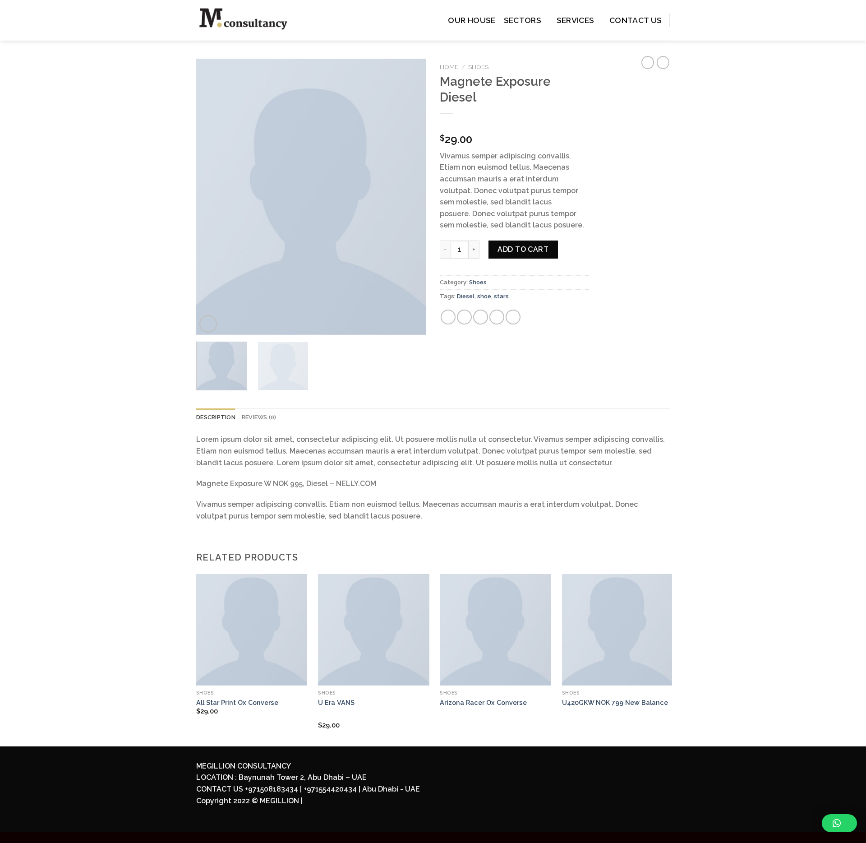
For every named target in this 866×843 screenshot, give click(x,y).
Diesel (465, 296)
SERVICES (575, 20)
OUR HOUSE (471, 20)
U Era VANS (336, 702)
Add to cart (522, 249)
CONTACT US (635, 20)
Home (449, 66)
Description (215, 417)
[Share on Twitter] (464, 317)
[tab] (215, 417)
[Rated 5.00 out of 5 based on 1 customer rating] (514, 125)
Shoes (478, 66)
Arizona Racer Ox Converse (483, 702)
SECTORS (522, 20)
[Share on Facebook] (448, 317)
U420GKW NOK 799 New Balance (615, 702)
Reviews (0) (259, 417)
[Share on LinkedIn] (513, 317)
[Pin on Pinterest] (496, 317)
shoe (484, 296)
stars (501, 296)
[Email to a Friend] (480, 317)
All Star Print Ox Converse (237, 702)
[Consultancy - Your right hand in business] (256, 20)
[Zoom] (208, 324)
